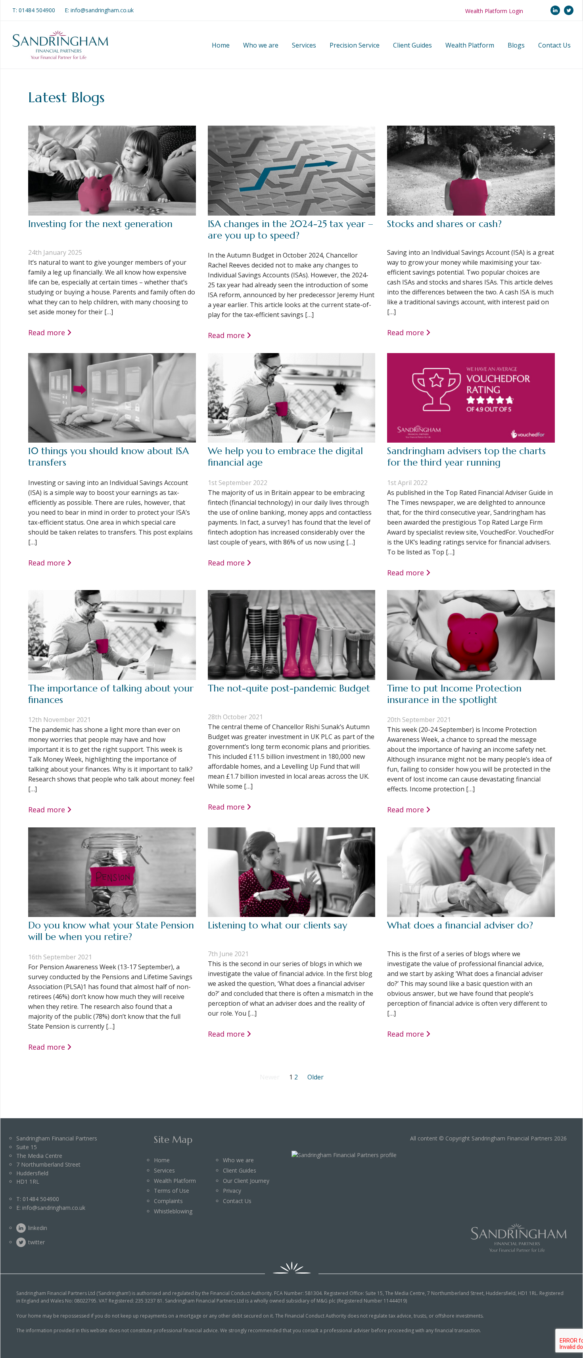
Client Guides (412, 45)
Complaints (168, 1201)
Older (315, 1077)
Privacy (232, 1190)
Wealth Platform (469, 45)
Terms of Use (171, 1190)
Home (221, 45)
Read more (46, 332)
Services (304, 45)
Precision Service (355, 45)
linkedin (555, 10)
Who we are (260, 45)
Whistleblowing (173, 1211)
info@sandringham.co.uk (53, 1207)
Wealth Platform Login (494, 11)
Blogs (516, 45)
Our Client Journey (246, 1180)
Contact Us (554, 45)
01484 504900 (37, 10)
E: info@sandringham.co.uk (99, 10)
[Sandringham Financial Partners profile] (344, 1155)
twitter (568, 10)
